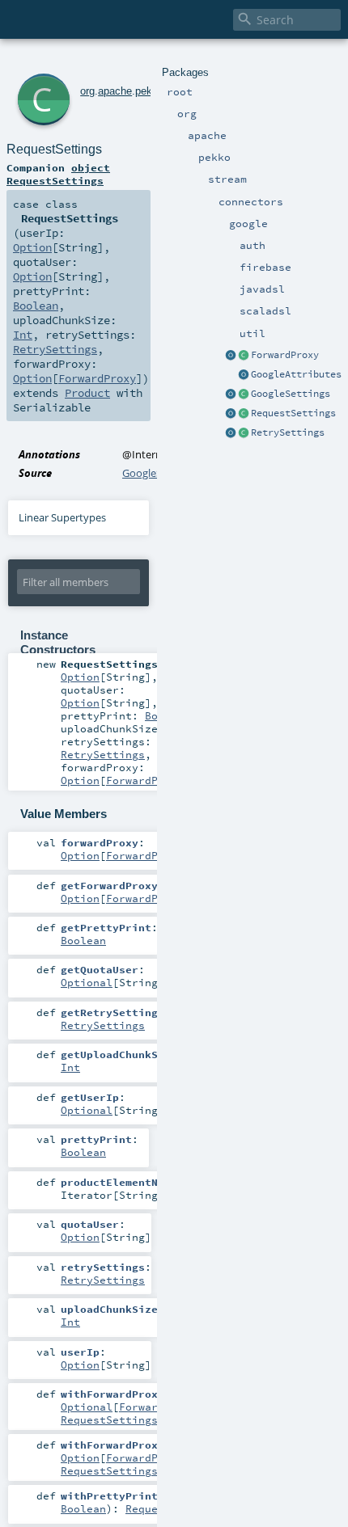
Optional (86, 982)
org (87, 91)
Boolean (35, 305)
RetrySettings (288, 432)
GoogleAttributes (296, 374)
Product (87, 393)
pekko (149, 91)
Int (22, 334)
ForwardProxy (285, 355)
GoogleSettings (290, 393)
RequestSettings (293, 413)
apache (115, 91)
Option (32, 247)
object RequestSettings (58, 174)
